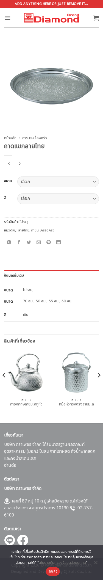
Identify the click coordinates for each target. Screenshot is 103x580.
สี (5, 198)
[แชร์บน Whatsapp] (9, 242)
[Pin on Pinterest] (48, 242)
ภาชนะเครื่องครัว (34, 138)
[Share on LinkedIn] (58, 242)
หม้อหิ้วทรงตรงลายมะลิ (76, 404)
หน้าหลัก (10, 138)
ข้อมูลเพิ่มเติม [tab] (14, 275)
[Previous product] (19, 164)
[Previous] (4, 386)
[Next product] (9, 164)
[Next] (98, 386)
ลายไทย (23, 230)
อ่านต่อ (10, 465)
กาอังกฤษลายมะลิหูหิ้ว (26, 404)
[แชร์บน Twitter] (29, 242)
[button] (7, 17)
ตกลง (53, 571)
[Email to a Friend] (38, 242)
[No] (95, 564)
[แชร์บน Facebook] (19, 242)
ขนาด (8, 181)
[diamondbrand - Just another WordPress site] (51, 18)
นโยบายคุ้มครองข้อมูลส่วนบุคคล (62, 562)
